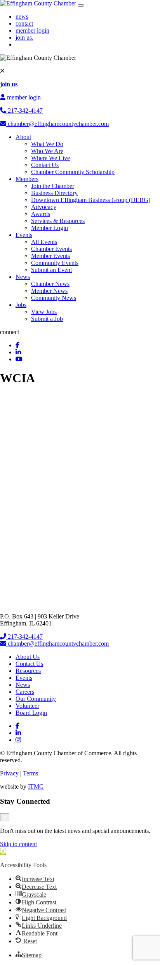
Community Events (54, 263)
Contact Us (45, 165)
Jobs (21, 304)
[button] (3, 851)
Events (24, 235)
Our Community (36, 698)
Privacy (9, 773)
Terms (30, 773)
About (23, 137)
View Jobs (44, 311)
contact (24, 23)
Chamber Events (51, 249)
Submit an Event (51, 270)
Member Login (49, 228)
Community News (53, 297)
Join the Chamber (52, 186)
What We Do (47, 144)
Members (27, 179)
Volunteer (27, 705)
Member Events (50, 256)
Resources (28, 670)
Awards (40, 214)
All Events (44, 242)
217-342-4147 (24, 110)
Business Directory (54, 193)
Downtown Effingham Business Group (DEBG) (90, 200)
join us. (24, 37)
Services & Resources (58, 221)
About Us (28, 656)
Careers (25, 691)
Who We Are (47, 151)
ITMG (36, 786)
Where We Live (50, 158)
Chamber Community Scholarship (73, 172)
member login (32, 30)
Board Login (31, 712)
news (22, 16)
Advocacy (43, 207)
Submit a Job (47, 318)
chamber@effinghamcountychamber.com (57, 123)
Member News (49, 290)
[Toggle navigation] (81, 5)
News (23, 276)
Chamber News (50, 283)
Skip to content (18, 844)
